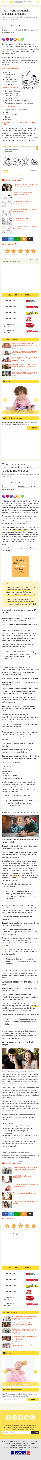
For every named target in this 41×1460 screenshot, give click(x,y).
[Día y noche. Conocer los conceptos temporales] (7, 229)
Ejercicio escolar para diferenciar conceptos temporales (23, 193)
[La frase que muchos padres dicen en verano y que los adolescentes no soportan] (7, 1170)
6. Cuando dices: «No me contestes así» (19, 602)
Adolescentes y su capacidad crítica (24, 1193)
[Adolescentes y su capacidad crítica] (7, 1196)
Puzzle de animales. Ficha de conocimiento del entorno (22, 202)
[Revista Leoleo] (32, 313)
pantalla (16, 875)
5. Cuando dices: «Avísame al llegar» (18, 599)
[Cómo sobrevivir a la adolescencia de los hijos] (7, 1204)
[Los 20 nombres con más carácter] (20, 399)
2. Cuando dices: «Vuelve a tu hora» (18, 590)
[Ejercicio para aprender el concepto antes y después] (7, 212)
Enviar (35, 1432)
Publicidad (21, 1441)
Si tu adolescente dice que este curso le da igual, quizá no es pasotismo (24, 1317)
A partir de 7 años (9, 313)
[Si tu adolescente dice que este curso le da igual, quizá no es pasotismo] (6, 1318)
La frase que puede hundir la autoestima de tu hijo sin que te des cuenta (25, 1323)
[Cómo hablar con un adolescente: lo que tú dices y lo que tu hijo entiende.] (7, 187)
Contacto (19, 1443)
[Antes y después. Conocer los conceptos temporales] (7, 221)
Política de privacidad (32, 1441)
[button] (5, 400)
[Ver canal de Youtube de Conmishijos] (15, 39)
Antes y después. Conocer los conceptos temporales (23, 219)
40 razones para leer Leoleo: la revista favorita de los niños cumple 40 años (24, 351)
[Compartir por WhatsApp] (22, 39)
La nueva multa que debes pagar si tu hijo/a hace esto (24, 1344)
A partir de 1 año (9, 301)
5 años (6, 51)
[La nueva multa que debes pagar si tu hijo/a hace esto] (6, 1345)
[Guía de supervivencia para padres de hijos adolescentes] (7, 1187)
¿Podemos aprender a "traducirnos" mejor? (20, 604)
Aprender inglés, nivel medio (9, 331)
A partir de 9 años (9, 319)
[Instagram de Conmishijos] (4, 39)
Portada (6, 1441)
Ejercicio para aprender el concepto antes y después (24, 210)
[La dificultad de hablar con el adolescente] (7, 1179)
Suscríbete (33, 428)
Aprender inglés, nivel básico (9, 325)
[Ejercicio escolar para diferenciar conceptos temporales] (7, 195)
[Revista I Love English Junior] (32, 325)
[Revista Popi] (32, 301)
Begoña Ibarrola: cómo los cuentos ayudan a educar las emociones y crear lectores (24, 345)
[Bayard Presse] (18, 1453)
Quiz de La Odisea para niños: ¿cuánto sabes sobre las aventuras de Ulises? (24, 372)
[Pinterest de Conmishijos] (7, 39)
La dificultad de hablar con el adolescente (22, 1177)
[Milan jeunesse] (28, 1453)
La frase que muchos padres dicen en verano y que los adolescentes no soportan (25, 1169)
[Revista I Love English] (32, 331)
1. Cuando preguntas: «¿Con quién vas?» (20, 587)
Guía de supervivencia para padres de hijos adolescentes (25, 1185)
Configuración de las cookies (20, 1445)
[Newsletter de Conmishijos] (18, 39)
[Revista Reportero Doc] (32, 319)
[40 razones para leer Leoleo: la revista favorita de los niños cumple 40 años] (6, 353)
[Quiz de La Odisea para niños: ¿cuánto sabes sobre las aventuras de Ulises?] (6, 374)
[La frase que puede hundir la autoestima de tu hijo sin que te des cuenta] (6, 1324)
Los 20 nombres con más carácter (20, 412)
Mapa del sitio (10, 1443)
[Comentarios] (30, 239)
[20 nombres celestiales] (20, 1371)
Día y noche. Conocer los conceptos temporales (25, 227)
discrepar (34, 1006)
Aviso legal (13, 1441)
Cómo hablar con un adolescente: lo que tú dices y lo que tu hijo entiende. (26, 185)
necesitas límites (27, 691)
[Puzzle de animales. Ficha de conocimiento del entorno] (7, 204)
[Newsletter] (24, 239)
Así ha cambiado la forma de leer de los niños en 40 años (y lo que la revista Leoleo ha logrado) (24, 358)
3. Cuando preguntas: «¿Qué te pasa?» (19, 592)
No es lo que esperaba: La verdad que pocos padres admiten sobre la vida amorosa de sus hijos (24, 1338)
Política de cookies (29, 1443)
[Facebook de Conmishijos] (11, 39)
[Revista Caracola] (32, 307)
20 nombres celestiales (20, 1384)
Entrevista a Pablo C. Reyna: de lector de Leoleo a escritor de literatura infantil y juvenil (25, 366)
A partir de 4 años (9, 307)
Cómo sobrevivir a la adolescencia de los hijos (25, 1202)
